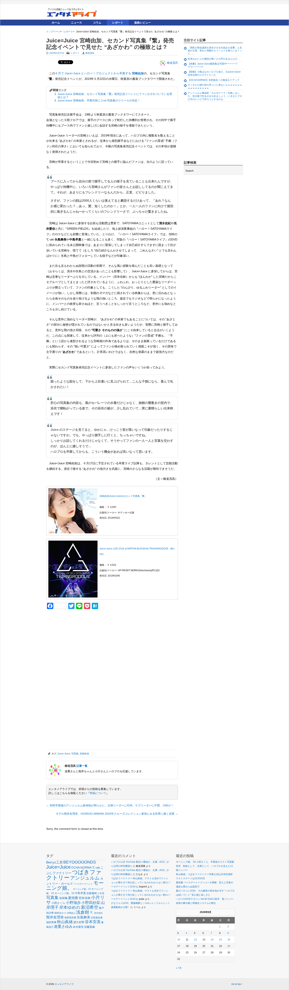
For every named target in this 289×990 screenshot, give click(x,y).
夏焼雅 (73, 898)
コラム (97, 22)
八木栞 (100, 893)
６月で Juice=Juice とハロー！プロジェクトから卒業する (99, 73)
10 (178, 939)
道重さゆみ (63, 926)
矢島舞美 (83, 917)
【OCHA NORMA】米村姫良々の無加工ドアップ (213, 80)
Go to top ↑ (237, 984)
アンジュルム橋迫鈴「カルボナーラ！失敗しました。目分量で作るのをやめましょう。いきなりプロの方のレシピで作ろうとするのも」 (215, 96)
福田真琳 (51, 922)
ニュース (76, 22)
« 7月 (179, 968)
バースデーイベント (83, 884)
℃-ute (96, 867)
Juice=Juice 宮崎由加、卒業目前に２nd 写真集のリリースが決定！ (99, 100)
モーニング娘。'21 (82, 889)
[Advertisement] (75, 639)
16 (228, 939)
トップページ (53, 31)
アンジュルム (85, 878)
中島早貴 (80, 893)
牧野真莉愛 (70, 917)
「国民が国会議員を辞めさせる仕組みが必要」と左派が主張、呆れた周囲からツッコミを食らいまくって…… (215, 50)
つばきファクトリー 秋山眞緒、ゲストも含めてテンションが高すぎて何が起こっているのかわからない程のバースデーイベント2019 (140, 882)
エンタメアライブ (64, 984)
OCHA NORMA (81, 867)
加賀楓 (63, 898)
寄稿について (98, 793)
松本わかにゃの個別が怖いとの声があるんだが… (214, 58)
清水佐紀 (98, 913)
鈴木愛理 (78, 926)
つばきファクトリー (73, 875)
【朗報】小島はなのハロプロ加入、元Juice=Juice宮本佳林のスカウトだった (214, 73)
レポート (117, 22)
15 (220, 939)
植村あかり (60, 913)
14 (212, 939)
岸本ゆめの (69, 907)
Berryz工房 (54, 862)
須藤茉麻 (89, 926)
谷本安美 (93, 922)
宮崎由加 (84, 753)
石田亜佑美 (97, 917)
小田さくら (58, 902)
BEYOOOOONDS (79, 862)
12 (195, 939)
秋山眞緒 (65, 922)
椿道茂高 (90, 53)
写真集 (74, 753)
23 (228, 946)
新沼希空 (89, 907)
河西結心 (71, 913)
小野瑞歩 (73, 903)
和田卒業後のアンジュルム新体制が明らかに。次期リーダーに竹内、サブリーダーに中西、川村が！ (110, 805)
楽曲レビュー (142, 22)
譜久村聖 (78, 922)
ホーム (56, 22)
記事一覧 (81, 765)
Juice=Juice (63, 753)
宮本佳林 (84, 898)
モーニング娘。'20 (64, 893)
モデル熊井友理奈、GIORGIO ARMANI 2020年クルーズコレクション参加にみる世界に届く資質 (117, 813)
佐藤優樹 (92, 893)
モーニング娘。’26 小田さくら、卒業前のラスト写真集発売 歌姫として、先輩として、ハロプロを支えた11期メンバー (205, 866)
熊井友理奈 (55, 917)
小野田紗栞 (90, 903)
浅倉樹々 (84, 912)
